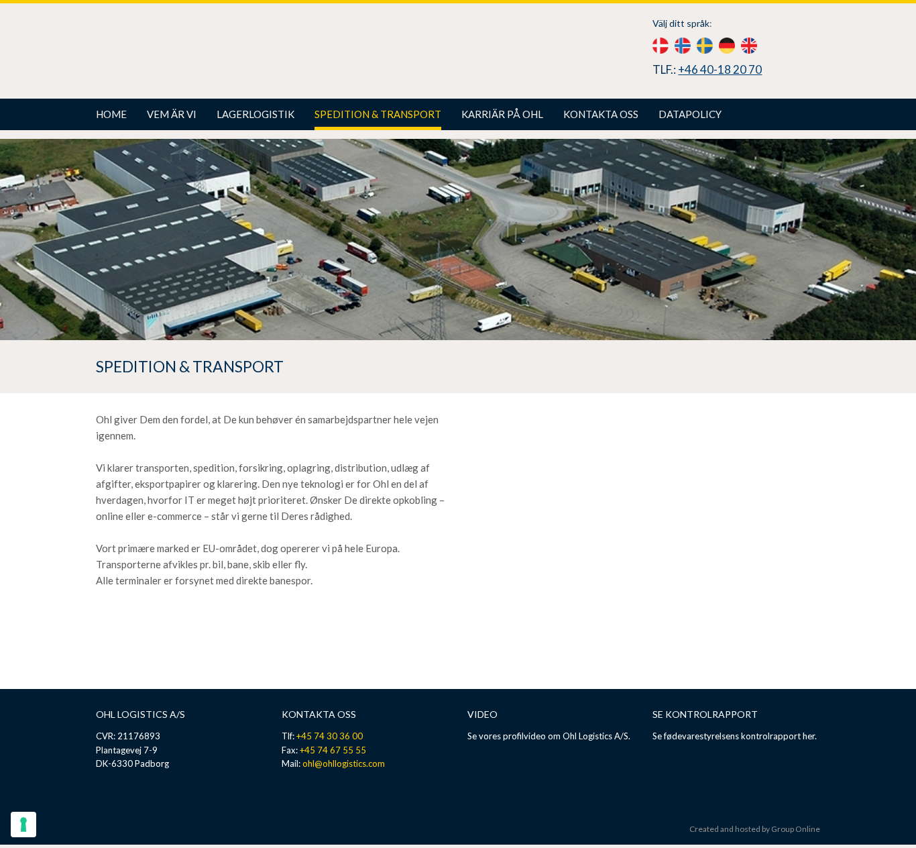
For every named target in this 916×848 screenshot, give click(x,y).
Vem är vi (171, 114)
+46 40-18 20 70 (720, 69)
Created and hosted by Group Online (754, 829)
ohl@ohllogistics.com (343, 763)
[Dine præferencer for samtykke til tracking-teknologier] (23, 824)
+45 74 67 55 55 (333, 750)
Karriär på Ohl (502, 114)
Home (111, 114)
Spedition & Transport (377, 114)
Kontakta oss (600, 114)
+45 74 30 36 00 (329, 736)
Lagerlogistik (255, 114)
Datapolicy (690, 114)
